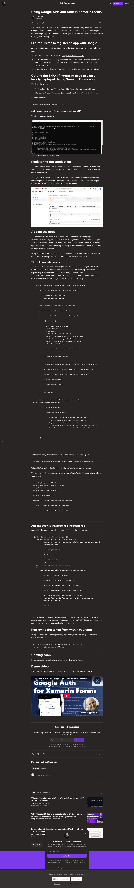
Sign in (127, 4)
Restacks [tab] (44, 768)
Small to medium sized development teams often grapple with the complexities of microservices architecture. (53, 818)
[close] (85, 833)
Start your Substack (62, 879)
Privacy (65, 874)
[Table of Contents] (2, 444)
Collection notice (79, 874)
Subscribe (117, 4)
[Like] (33, 23)
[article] (67, 803)
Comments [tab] (35, 768)
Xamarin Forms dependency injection (52, 253)
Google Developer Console (73, 55)
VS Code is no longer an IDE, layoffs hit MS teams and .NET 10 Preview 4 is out (57, 799)
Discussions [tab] (46, 793)
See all (35, 845)
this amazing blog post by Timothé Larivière (49, 33)
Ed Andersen (40, 16)
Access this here (41, 65)
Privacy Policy (82, 862)
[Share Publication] (110, 3)
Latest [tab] (39, 793)
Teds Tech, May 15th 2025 (40, 803)
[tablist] (39, 768)
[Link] (28, 42)
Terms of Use (76, 860)
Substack (57, 884)
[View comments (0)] (38, 23)
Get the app (77, 879)
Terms (71, 874)
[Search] (106, 3)
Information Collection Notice (66, 862)
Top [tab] (33, 793)
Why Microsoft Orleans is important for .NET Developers (56, 814)
